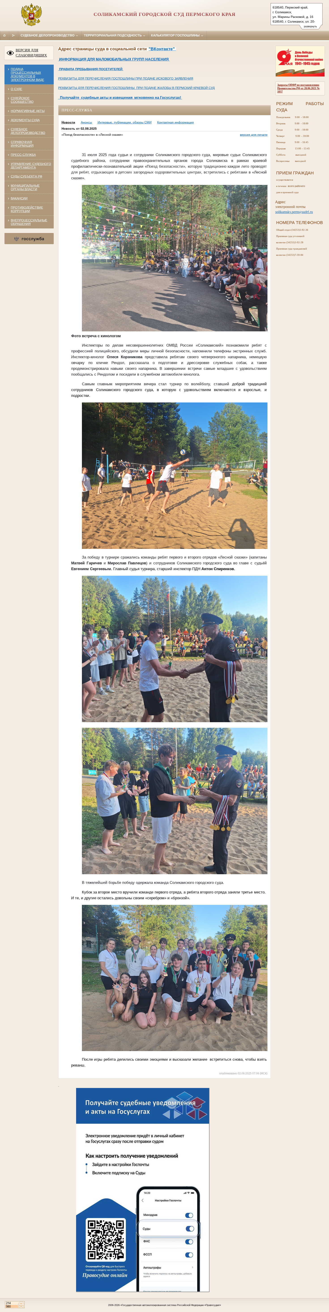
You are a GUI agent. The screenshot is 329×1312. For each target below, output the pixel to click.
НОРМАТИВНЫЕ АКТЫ (28, 111)
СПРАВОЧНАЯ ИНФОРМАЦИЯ (22, 143)
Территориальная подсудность (113, 35)
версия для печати (253, 134)
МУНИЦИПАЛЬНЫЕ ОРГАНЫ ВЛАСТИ (25, 187)
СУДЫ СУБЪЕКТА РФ (26, 176)
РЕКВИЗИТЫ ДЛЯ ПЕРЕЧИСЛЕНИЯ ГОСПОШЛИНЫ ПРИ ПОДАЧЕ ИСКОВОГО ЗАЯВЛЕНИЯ (125, 78)
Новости (68, 122)
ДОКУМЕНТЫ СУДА (25, 120)
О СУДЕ (16, 89)
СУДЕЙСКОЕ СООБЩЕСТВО (22, 100)
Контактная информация (175, 122)
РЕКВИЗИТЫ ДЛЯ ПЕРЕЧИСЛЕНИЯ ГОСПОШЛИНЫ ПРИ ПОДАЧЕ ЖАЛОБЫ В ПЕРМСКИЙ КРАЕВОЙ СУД (136, 88)
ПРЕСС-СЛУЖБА (23, 155)
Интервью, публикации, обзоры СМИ (125, 122)
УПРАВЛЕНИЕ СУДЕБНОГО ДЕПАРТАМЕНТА (31, 165)
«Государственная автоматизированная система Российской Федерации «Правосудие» (170, 1305)
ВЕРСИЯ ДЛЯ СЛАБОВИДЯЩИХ (31, 52)
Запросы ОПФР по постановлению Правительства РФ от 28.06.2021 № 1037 (298, 88)
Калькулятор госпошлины (176, 35)
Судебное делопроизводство (48, 35)
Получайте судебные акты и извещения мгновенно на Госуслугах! (120, 97)
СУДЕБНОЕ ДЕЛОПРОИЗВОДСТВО (28, 131)
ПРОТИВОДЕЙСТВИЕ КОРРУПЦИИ (27, 209)
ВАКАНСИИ (19, 198)
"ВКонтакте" (162, 49)
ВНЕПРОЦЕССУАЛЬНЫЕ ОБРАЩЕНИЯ (29, 222)
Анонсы (86, 122)
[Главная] (4, 35)
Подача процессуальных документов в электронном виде (27, 74)
